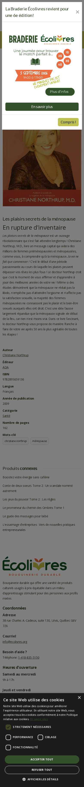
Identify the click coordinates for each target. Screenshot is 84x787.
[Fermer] (77, 12)
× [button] (79, 697)
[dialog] (42, 740)
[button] (42, 779)
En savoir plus (39, 719)
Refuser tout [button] (42, 770)
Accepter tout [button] (42, 759)
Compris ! (68, 122)
